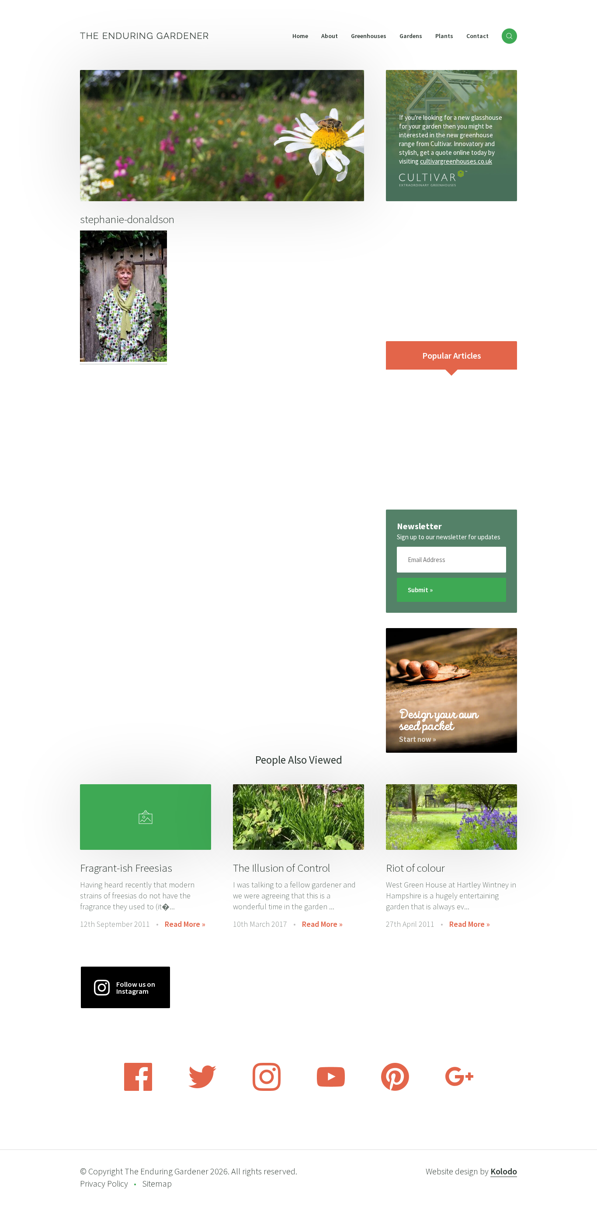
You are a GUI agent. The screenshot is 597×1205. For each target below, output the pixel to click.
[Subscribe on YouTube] (331, 1088)
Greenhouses (368, 36)
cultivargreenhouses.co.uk (456, 161)
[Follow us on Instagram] (267, 1088)
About (329, 36)
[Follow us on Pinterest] (395, 1088)
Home (300, 36)
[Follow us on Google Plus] (459, 1088)
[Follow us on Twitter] (202, 1088)
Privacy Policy (104, 1183)
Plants (444, 36)
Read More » (185, 924)
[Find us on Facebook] (138, 1088)
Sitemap (157, 1183)
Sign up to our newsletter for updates (448, 537)
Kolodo (503, 1171)
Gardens (410, 36)
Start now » (417, 739)
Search (509, 36)
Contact (477, 36)
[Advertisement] (451, 271)
